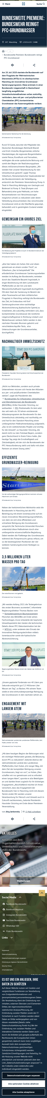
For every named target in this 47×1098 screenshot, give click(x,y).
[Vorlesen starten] (12, 65)
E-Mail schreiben (33, 811)
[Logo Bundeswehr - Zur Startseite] (23, 3)
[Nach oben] (42, 893)
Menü (7, 4)
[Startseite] (3, 51)
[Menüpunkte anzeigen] (10, 51)
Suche (39, 4)
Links (5, 937)
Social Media (9, 897)
